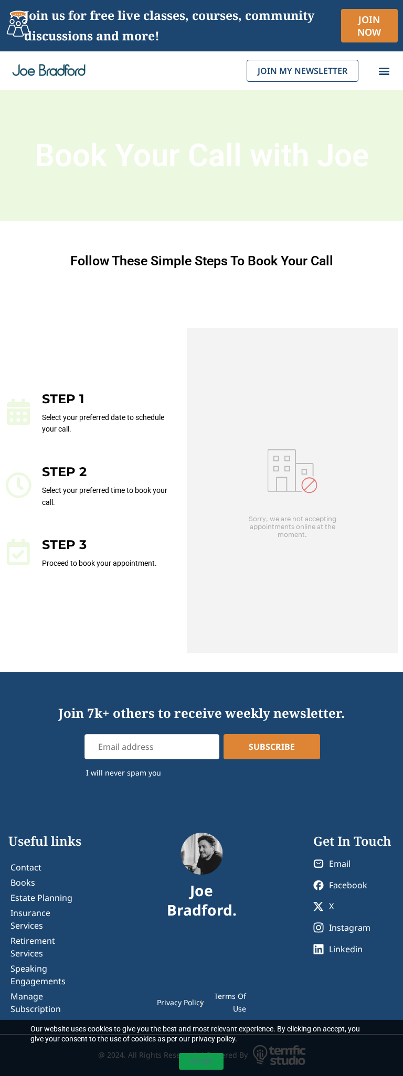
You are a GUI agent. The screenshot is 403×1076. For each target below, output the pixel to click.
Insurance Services (30, 919)
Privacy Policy (180, 1002)
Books (22, 882)
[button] (384, 71)
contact (25, 867)
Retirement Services (32, 947)
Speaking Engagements (38, 975)
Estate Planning (41, 897)
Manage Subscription (35, 1003)
